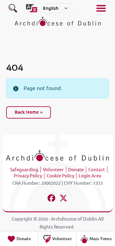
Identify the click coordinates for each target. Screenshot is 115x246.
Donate (76, 169)
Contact (96, 169)
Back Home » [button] (29, 112)
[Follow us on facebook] (51, 199)
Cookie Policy (60, 175)
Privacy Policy (28, 175)
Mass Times (100, 238)
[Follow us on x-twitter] (63, 199)
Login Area (90, 175)
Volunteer (53, 169)
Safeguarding (24, 169)
